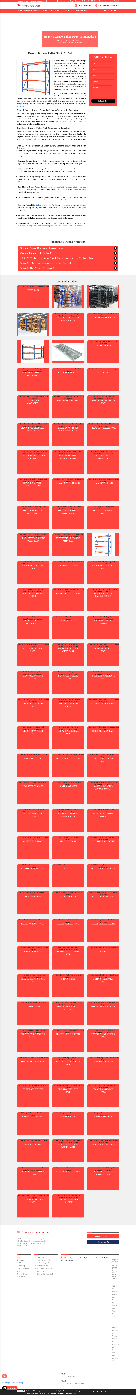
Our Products (47, 11)
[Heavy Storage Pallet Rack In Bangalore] (34, 77)
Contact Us (68, 11)
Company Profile (31, 11)
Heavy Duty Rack (43, 1260)
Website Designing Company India (63, 1393)
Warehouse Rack (42, 1266)
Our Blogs (23, 1274)
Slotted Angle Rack (43, 1263)
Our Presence (24, 1271)
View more (33, 296)
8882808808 (87, 5)
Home (20, 11)
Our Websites (81, 11)
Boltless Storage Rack (44, 1274)
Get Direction (115, 1281)
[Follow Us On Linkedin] (112, 10)
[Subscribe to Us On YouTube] (118, 10)
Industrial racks (42, 205)
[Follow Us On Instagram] (108, 10)
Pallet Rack (40, 1257)
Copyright (21, 1391)
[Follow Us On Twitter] (115, 10)
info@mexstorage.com (111, 5)
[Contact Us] (4, 1376)
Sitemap (58, 11)
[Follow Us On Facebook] (105, 10)
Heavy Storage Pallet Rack (31, 139)
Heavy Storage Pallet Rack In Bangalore (70, 121)
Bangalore (20, 106)
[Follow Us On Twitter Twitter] (106, 1391)
